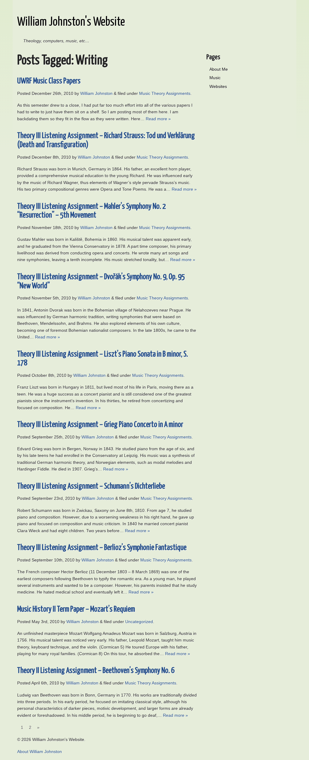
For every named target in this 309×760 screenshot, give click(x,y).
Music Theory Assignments (164, 93)
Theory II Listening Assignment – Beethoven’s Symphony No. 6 (95, 670)
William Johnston (96, 93)
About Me (218, 69)
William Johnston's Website (71, 22)
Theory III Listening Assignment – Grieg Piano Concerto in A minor (100, 425)
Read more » (158, 118)
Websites (218, 86)
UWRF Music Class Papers (49, 81)
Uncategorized (139, 621)
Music (215, 77)
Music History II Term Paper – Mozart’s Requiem (76, 609)
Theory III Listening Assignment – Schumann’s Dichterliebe (91, 486)
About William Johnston (39, 751)
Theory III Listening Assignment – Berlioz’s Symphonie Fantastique (101, 547)
